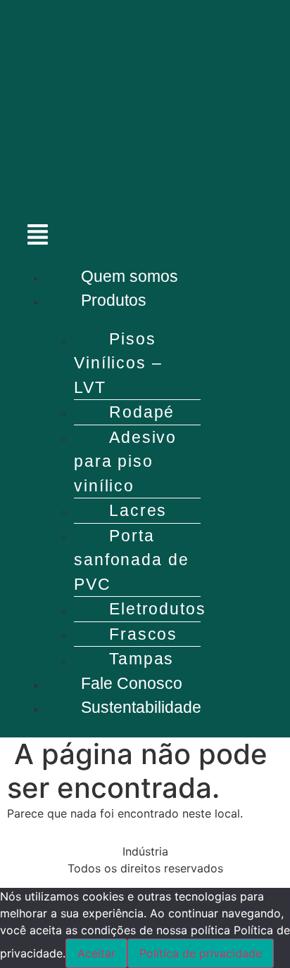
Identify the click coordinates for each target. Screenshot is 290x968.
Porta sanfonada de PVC (131, 560)
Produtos (113, 300)
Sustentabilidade (141, 707)
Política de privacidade (200, 953)
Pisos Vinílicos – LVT (118, 363)
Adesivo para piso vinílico (125, 461)
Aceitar (96, 953)
